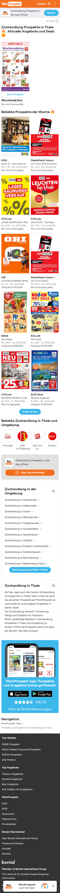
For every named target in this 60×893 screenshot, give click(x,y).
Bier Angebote (10, 784)
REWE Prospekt (10, 744)
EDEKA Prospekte (12, 754)
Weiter (51, 12)
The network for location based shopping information (25, 876)
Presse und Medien (13, 843)
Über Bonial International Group (20, 838)
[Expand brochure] (15, 68)
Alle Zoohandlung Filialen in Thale (30, 569)
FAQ (4, 803)
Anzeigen (51, 21)
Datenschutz (9, 818)
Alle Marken (9, 759)
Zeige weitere (30, 411)
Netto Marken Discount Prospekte (21, 749)
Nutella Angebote (12, 779)
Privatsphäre (9, 824)
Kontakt (6, 848)
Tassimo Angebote (12, 773)
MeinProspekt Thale (11, 724)
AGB (4, 808)
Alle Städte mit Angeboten (17, 789)
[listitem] (15, 144)
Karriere (6, 853)
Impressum (8, 813)
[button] (55, 3)
